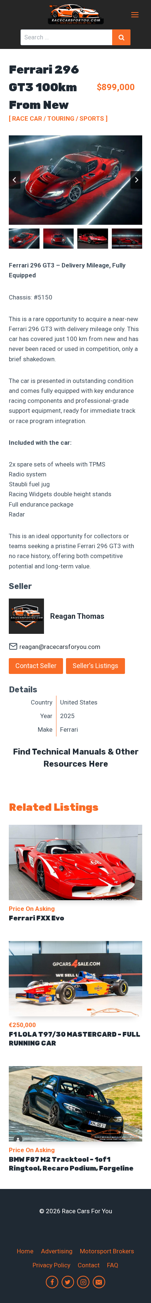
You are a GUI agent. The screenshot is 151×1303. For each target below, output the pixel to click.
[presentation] (75, 862)
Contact (89, 1265)
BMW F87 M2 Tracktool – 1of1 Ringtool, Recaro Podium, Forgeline (71, 1163)
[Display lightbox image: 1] (75, 180)
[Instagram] (83, 1282)
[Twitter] (68, 1282)
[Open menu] (134, 14)
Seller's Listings (95, 666)
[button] (24, 238)
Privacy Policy (51, 1265)
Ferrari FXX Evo (36, 918)
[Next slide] (136, 180)
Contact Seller (35, 666)
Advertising (57, 1251)
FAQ (112, 1265)
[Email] (99, 1282)
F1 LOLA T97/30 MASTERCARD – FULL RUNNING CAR (74, 1038)
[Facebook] (52, 1282)
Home (25, 1251)
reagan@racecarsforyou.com (59, 646)
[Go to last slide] (15, 180)
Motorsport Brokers (107, 1251)
